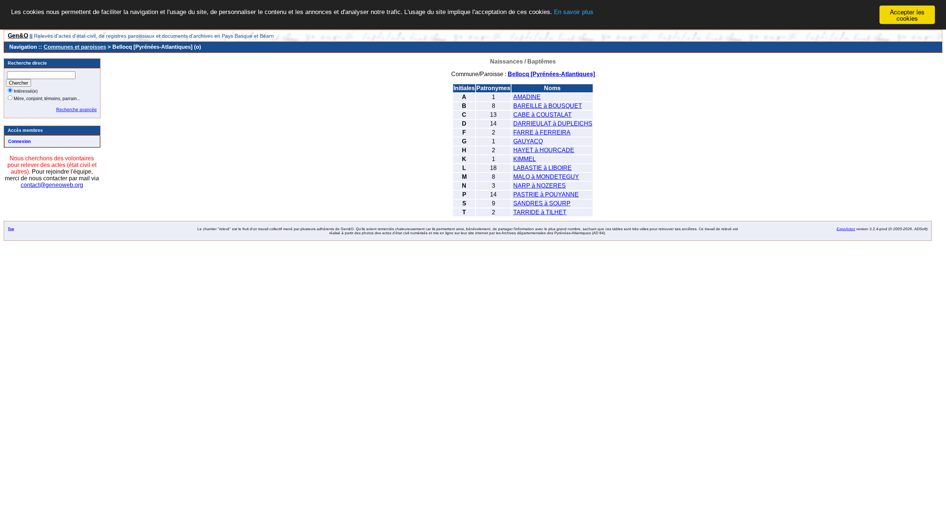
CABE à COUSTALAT (542, 115)
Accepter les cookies (907, 15)
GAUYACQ (528, 141)
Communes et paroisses (75, 47)
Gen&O (18, 36)
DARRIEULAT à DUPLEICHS (552, 123)
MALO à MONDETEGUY (546, 177)
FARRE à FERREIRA (542, 132)
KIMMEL (524, 159)
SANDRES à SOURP (542, 203)
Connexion (19, 141)
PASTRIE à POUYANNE (546, 194)
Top (11, 229)
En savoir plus (573, 12)
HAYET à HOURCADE (543, 150)
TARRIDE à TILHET (539, 212)
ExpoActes (846, 229)
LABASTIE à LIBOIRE (542, 168)
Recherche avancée (76, 109)
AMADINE (527, 97)
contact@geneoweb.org (52, 185)
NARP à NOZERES (539, 186)
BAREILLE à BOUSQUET (547, 106)
